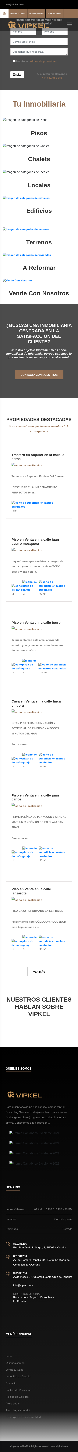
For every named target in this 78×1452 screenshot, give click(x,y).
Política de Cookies (17, 1396)
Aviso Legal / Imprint (18, 1410)
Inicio (9, 1356)
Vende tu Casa (14, 1369)
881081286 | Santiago (36, 13)
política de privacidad (43, 61)
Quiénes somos (15, 1362)
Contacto (11, 1383)
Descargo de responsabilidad (23, 1417)
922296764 (20, 1273)
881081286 (20, 1243)
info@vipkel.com (15, 4)
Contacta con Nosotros (39, 374)
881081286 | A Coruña (17, 13)
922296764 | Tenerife (54, 13)
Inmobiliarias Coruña (18, 1376)
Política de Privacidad (18, 1389)
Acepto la (36, 61)
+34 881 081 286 (52, 77)
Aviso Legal (13, 1403)
